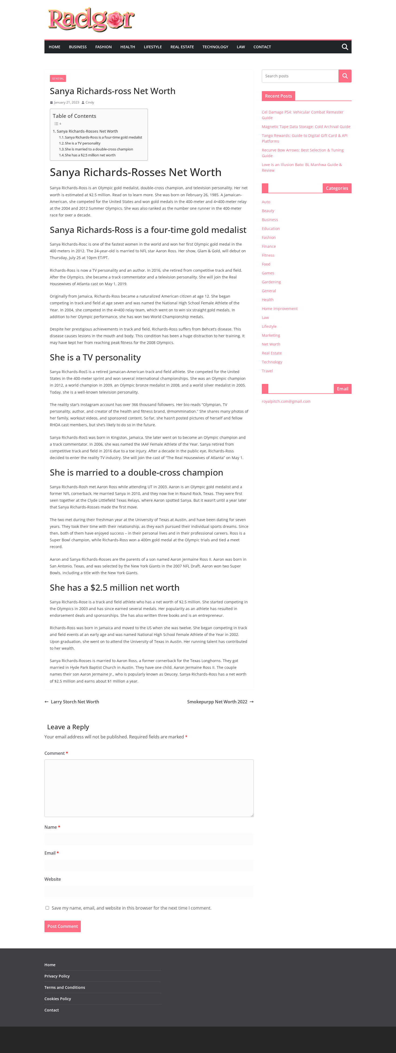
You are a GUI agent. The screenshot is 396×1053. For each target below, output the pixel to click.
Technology (215, 46)
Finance (269, 246)
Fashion (103, 46)
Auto (266, 201)
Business (78, 46)
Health (127, 46)
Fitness (268, 255)
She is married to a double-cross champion (99, 149)
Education (271, 228)
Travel (267, 370)
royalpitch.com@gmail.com (286, 401)
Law (241, 46)
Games (268, 273)
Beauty (268, 210)
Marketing (271, 335)
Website (52, 879)
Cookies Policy (57, 998)
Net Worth (271, 344)
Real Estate (182, 46)
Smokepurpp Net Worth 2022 (217, 702)
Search (345, 76)
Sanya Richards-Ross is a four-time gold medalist (103, 137)
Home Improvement (280, 308)
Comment (56, 753)
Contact (262, 46)
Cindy (90, 102)
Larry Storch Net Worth (75, 702)
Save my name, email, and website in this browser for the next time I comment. (131, 908)
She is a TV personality (82, 143)
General (58, 78)
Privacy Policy (57, 976)
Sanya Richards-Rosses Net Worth (87, 131)
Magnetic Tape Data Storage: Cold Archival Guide (306, 126)
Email (51, 853)
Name (52, 827)
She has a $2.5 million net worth (90, 155)
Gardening (271, 281)
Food (266, 264)
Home (54, 46)
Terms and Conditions (64, 987)
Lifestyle (153, 46)
